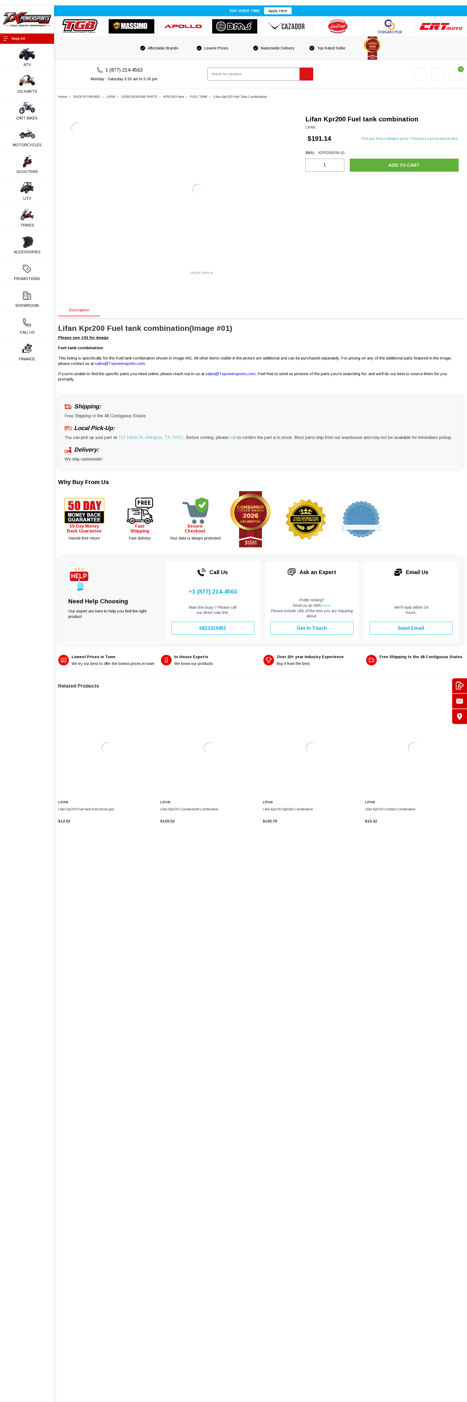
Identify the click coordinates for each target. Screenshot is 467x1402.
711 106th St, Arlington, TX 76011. (151, 437)
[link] (107, 748)
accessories (27, 252)
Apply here (277, 11)
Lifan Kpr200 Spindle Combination (288, 809)
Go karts (27, 91)
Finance (27, 359)
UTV (27, 198)
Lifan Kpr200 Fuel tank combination (240, 97)
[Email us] (459, 701)
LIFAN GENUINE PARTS (139, 97)
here (326, 605)
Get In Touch (312, 628)
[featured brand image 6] (338, 26)
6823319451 (212, 628)
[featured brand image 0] (80, 26)
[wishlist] (438, 74)
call (233, 437)
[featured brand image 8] (441, 26)
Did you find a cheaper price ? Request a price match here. (410, 139)
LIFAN (110, 97)
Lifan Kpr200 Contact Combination (390, 809)
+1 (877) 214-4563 (213, 592)
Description (79, 310)
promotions (27, 279)
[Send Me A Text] (459, 685)
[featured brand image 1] (131, 26)
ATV (27, 64)
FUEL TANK (199, 97)
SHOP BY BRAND (86, 97)
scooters (27, 171)
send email (411, 628)
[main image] (198, 189)
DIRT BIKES (27, 118)
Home (62, 97)
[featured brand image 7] (389, 26)
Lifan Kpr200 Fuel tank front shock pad (86, 809)
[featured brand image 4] (235, 26)
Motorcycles (27, 145)
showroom (27, 305)
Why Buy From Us (83, 482)
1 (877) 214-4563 (124, 70)
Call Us (27, 332)
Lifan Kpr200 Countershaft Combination (189, 809)
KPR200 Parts (173, 97)
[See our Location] (459, 716)
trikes (27, 225)
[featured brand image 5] (286, 26)
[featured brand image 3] (183, 26)
